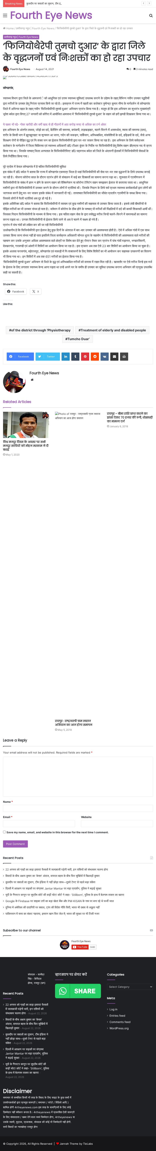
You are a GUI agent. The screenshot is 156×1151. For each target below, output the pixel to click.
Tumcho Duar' (78, 339)
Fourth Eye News (20, 69)
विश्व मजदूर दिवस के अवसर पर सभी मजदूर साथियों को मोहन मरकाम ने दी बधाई (25, 446)
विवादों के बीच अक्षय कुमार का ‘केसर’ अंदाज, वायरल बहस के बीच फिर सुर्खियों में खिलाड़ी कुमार (52, 875)
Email (7, 817)
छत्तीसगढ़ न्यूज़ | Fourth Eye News (35, 28)
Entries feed (117, 1015)
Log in (113, 1009)
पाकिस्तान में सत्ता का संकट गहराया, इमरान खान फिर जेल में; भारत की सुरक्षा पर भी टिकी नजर (52, 913)
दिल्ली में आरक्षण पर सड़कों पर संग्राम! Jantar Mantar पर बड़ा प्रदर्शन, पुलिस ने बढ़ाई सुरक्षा (53, 888)
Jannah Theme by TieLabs (76, 1143)
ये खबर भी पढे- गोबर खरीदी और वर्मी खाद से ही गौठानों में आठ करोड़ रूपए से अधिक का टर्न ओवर (54, 124)
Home (9, 28)
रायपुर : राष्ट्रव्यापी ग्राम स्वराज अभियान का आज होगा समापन (73, 723)
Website (86, 817)
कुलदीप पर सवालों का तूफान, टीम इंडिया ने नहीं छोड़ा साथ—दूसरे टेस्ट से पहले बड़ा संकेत (69, 3)
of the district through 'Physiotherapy (40, 330)
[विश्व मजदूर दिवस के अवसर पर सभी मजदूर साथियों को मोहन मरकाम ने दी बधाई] (26, 425)
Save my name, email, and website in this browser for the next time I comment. (57, 832)
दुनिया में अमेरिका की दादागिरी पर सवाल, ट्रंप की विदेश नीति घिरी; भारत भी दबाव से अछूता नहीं (52, 907)
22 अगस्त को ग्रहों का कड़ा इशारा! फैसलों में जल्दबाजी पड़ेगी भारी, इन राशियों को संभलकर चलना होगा (56, 869)
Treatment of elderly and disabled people (113, 330)
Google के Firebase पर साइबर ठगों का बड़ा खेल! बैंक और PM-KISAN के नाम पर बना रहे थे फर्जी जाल (59, 901)
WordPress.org (119, 1028)
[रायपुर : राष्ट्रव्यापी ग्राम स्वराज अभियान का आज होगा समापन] (78, 564)
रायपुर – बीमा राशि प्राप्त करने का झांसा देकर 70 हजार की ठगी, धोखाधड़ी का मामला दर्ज (130, 417)
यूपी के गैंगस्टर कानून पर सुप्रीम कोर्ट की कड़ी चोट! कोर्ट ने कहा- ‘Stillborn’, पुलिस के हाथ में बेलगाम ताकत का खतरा (64, 894)
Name (8, 801)
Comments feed (119, 1022)
